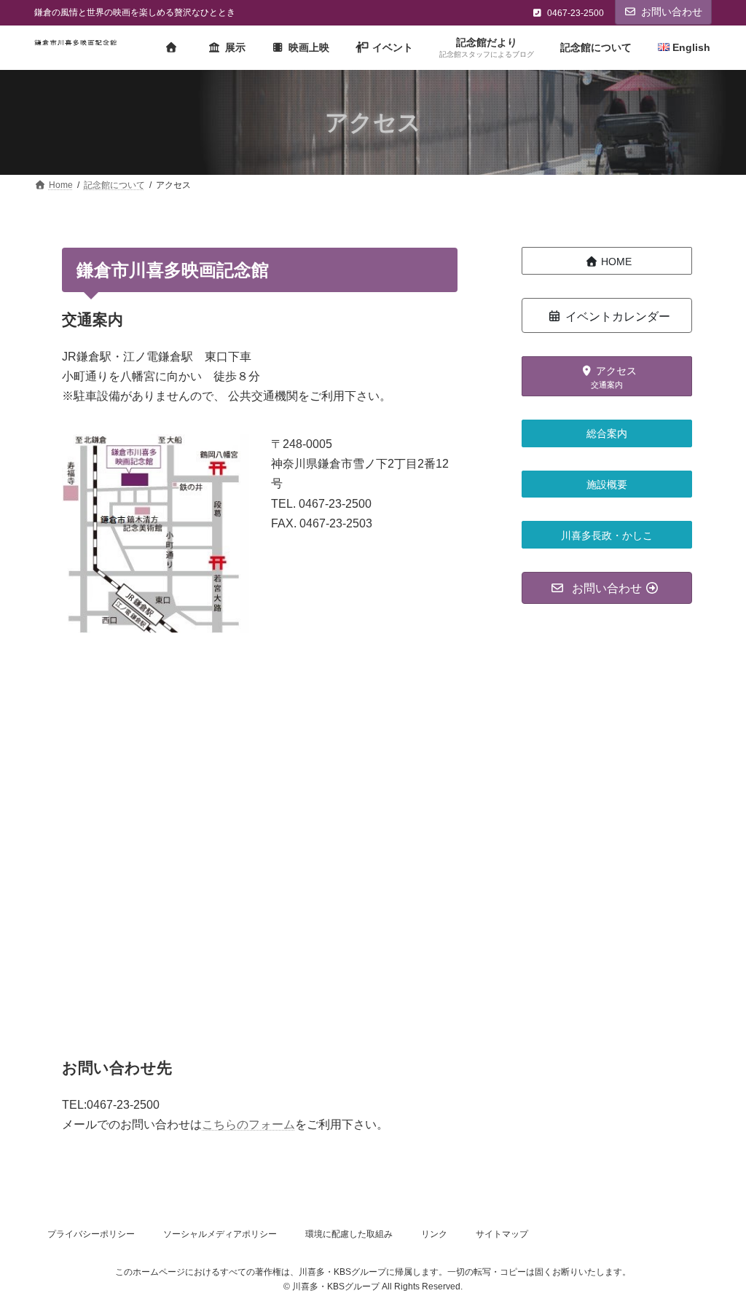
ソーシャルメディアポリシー (220, 1234)
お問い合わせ (671, 11)
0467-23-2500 (575, 13)
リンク (434, 1234)
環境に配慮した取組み (349, 1234)
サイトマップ (502, 1234)
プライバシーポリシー (91, 1234)
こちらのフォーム (248, 1124)
